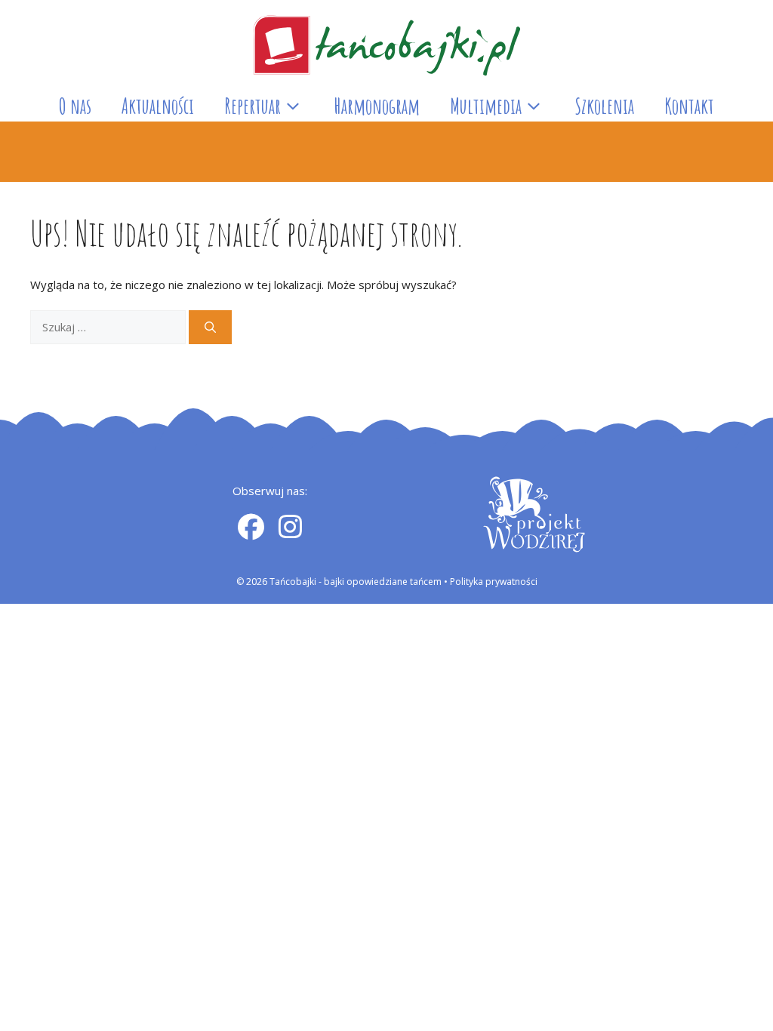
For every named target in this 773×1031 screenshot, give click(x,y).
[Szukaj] (210, 327)
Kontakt (689, 106)
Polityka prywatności (493, 581)
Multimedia (486, 106)
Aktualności (158, 106)
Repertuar (252, 106)
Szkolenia (604, 106)
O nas (75, 106)
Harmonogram (377, 106)
